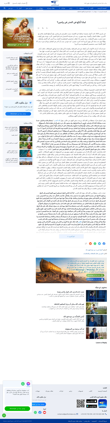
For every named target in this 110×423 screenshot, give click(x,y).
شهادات (41, 8)
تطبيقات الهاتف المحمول (19, 3)
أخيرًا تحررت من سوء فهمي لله (94, 250)
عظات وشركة (51, 8)
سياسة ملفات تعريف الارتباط (75, 421)
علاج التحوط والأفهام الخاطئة (84, 11)
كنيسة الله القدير (18, 421)
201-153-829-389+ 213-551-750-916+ (92, 414)
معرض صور (29, 8)
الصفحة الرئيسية (102, 8)
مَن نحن (10, 8)
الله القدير (57, 120)
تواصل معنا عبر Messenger (18, 114)
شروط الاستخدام (103, 421)
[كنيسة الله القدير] (55, 3)
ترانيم (70, 8)
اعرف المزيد (29, 110)
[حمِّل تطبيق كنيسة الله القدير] (102, 403)
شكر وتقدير (87, 421)
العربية (6, 3)
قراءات (63, 8)
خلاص (80, 222)
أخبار (20, 8)
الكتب (91, 8)
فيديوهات (81, 8)
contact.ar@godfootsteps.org (66, 414)
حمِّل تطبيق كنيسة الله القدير (98, 397)
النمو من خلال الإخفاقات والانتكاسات (93, 253)
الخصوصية (94, 421)
